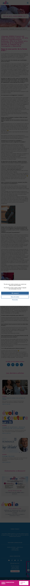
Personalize (15, 299)
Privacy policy (15, 301)
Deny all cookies (15, 296)
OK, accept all (15, 293)
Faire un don (22, 583)
